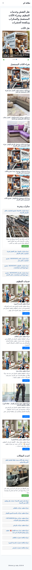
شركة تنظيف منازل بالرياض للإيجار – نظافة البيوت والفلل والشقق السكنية (16, 404)
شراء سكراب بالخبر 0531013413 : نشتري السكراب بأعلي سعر (17, 259)
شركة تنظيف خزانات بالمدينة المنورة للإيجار (17, 513)
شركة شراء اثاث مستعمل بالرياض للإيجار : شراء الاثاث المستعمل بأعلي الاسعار (16, 145)
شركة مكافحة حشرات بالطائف (20, 537)
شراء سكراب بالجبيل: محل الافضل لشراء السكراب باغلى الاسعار (17, 252)
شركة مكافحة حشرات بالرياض (20, 548)
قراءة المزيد (25, 246)
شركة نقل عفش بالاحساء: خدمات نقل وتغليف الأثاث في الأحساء (15, 55)
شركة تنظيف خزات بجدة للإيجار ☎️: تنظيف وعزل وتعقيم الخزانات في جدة (17, 531)
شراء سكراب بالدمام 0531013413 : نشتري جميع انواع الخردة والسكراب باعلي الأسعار (16, 274)
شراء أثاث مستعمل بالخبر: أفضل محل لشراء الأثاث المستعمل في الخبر (17, 91)
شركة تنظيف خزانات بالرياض (20, 525)
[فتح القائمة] (3, 3)
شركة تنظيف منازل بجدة (23, 371)
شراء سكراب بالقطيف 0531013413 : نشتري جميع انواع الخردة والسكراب (16, 266)
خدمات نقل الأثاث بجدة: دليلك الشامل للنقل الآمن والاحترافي (16, 461)
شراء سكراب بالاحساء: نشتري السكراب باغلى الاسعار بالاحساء (16, 211)
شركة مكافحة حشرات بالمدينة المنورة (18, 542)
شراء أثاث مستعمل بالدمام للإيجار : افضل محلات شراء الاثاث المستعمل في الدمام (16, 118)
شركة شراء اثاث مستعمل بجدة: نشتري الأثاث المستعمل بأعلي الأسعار (17, 172)
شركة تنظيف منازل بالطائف (22, 336)
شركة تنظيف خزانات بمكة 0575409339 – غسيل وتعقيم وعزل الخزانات (16, 519)
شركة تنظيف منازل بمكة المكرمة (20, 439)
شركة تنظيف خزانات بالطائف (20, 508)
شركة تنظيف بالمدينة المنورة (22, 304)
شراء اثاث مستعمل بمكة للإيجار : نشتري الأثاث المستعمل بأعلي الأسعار (17, 199)
